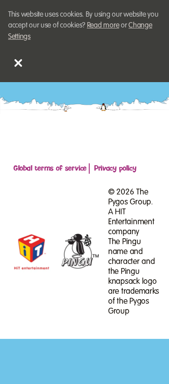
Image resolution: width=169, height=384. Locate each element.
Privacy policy (115, 168)
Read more (103, 25)
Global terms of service (50, 168)
